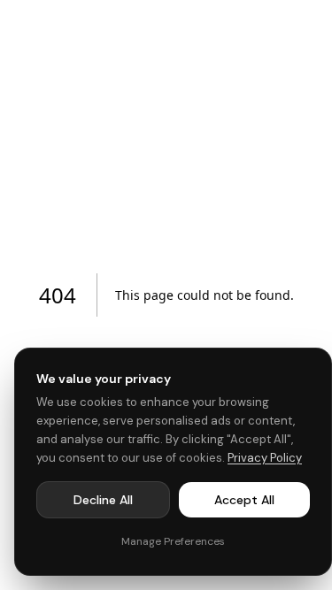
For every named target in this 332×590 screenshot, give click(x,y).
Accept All (244, 500)
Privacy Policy (265, 457)
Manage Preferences (173, 541)
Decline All (103, 500)
